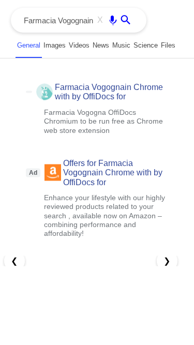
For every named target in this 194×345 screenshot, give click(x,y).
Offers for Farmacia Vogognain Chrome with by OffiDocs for (112, 172)
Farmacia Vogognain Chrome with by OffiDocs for (109, 92)
